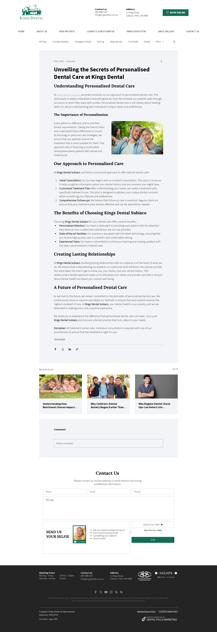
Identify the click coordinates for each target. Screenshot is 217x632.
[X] (101, 592)
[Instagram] (111, 592)
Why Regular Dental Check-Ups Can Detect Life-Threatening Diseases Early (155, 405)
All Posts (42, 41)
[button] (167, 12)
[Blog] (121, 592)
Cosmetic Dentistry (60, 41)
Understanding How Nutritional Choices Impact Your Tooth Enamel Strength (59, 405)
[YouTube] (106, 592)
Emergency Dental (83, 41)
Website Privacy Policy (146, 612)
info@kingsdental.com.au (106, 14)
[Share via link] (77, 349)
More (158, 41)
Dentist (147, 41)
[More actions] (161, 61)
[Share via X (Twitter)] (62, 349)
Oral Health (133, 41)
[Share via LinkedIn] (69, 349)
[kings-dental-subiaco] (60, 387)
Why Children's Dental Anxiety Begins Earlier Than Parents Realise (107, 405)
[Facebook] (95, 592)
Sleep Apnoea (116, 41)
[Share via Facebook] (55, 349)
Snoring (100, 41)
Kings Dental (59, 339)
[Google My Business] (116, 592)
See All (175, 369)
